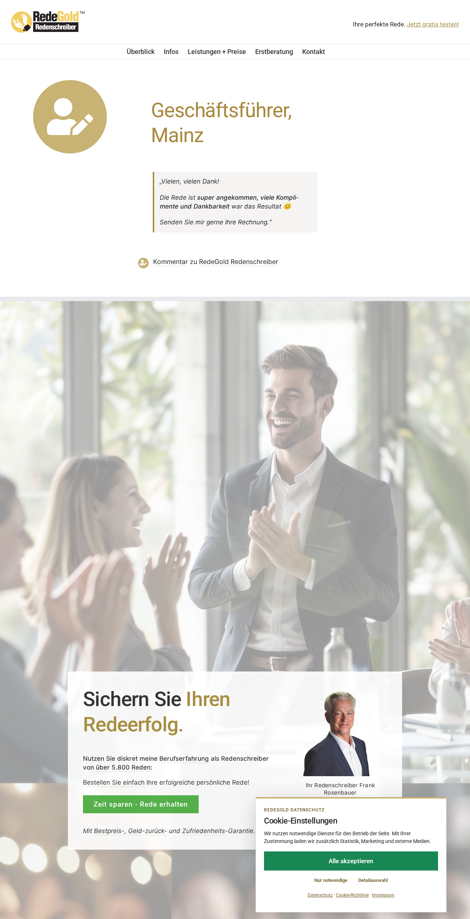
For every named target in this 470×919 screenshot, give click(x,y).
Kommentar (170, 261)
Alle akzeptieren (351, 861)
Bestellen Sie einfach (114, 782)
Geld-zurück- (147, 831)
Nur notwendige (330, 880)
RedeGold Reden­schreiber (238, 261)
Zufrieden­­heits (203, 831)
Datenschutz (320, 895)
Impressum (383, 895)
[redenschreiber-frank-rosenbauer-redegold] (340, 693)
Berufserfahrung (184, 758)
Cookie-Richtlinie (352, 895)
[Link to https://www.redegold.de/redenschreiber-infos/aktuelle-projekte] (70, 117)
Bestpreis (108, 831)
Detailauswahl (373, 880)
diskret (127, 758)
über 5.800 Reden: (124, 767)
